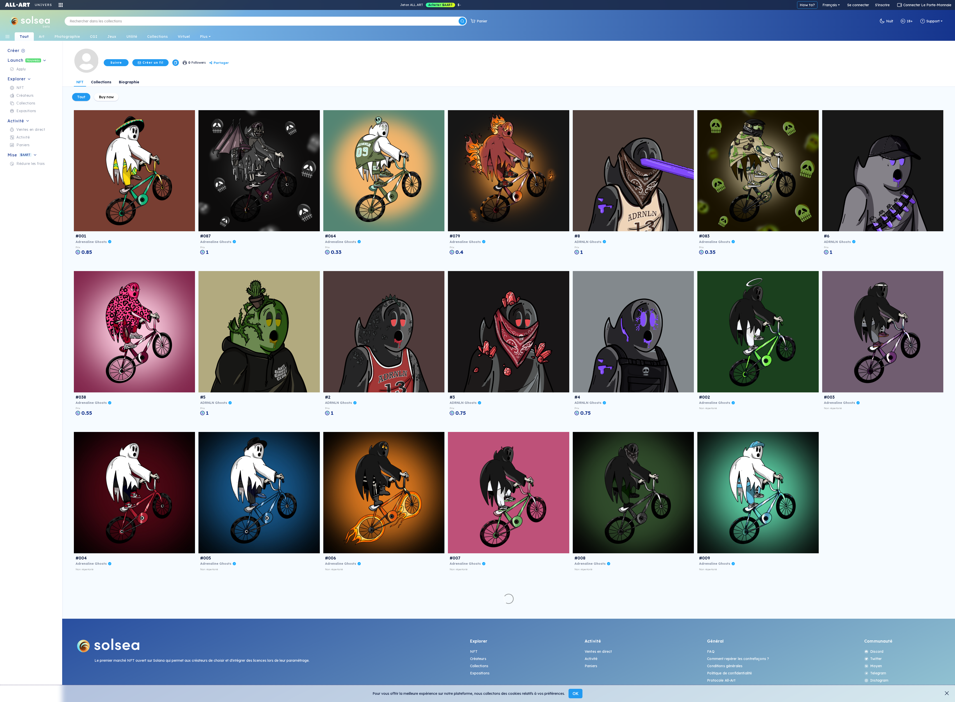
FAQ (710, 651)
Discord (876, 651)
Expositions (480, 673)
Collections (101, 82)
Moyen (876, 666)
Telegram (878, 673)
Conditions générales (724, 666)
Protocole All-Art (721, 680)
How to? (807, 4)
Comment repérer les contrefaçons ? (738, 658)
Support (933, 21)
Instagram (879, 680)
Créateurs (478, 658)
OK (575, 693)
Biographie (129, 82)
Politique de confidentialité (729, 673)
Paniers (591, 666)
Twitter (876, 658)
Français (829, 5)
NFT (80, 82)
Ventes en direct (598, 651)
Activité (591, 658)
